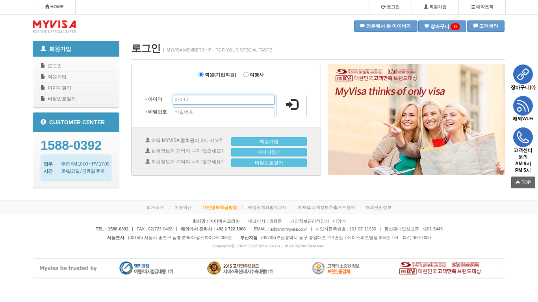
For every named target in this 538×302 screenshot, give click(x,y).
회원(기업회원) (220, 74)
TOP (525, 182)
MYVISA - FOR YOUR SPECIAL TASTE (54, 26)
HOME (56, 6)
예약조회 (484, 6)
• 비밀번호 (156, 111)
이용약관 (183, 207)
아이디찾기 (58, 87)
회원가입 (437, 6)
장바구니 (443, 26)
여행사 (256, 74)
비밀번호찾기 (60, 98)
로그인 (393, 6)
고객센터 (488, 26)
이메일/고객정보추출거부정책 (326, 207)
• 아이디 (153, 99)
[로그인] (291, 106)
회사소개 (155, 207)
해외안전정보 (378, 207)
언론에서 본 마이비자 (388, 26)
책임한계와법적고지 (267, 207)
